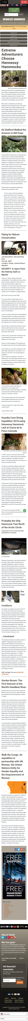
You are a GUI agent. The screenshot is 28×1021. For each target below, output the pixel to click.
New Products (7, 913)
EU (14, 5)
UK (18, 5)
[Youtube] (12, 937)
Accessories (7, 910)
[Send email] (24, 849)
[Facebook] (6, 937)
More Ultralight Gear (8, 911)
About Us (13, 998)
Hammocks (6, 904)
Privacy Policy (8, 1000)
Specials (6, 916)
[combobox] (14, 1014)
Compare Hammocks (8, 905)
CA (9, 5)
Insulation (6, 908)
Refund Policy (8, 1002)
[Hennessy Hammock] (14, 20)
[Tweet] (19, 849)
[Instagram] (15, 937)
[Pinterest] (9, 937)
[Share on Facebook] (16, 849)
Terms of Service (19, 1002)
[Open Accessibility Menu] (24, 510)
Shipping (20, 998)
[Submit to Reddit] (21, 849)
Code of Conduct (19, 1000)
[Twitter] (2, 937)
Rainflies (6, 907)
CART (25, 2)
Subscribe (20, 982)
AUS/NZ (24, 5)
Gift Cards (6, 914)
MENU (5, 2)
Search (21, 14)
